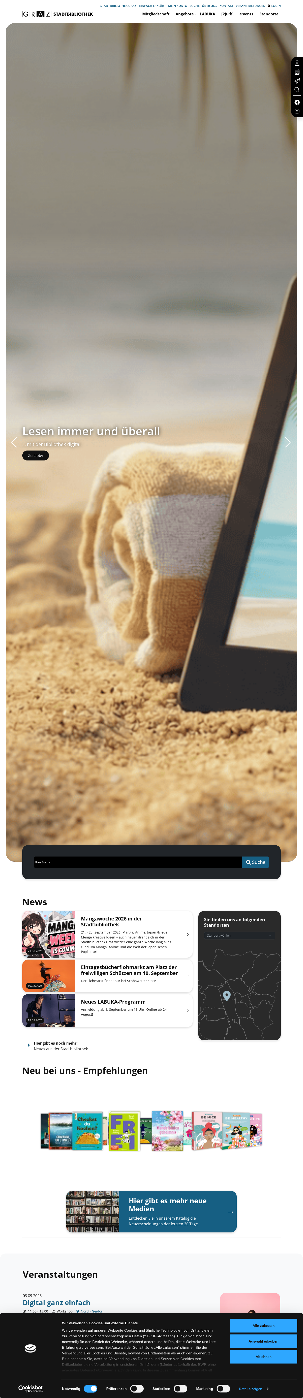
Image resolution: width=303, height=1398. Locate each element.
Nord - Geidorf (92, 1311)
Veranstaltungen (250, 6)
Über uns (209, 6)
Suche (195, 6)
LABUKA (207, 14)
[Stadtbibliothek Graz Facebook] (297, 102)
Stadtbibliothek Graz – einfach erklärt (133, 6)
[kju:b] (227, 14)
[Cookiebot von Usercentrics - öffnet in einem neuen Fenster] (30, 1388)
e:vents (246, 14)
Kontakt (226, 6)
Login (276, 6)
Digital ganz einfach (56, 1302)
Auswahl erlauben (263, 1341)
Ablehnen (264, 1357)
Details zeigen (250, 1389)
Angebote (185, 14)
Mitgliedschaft (155, 14)
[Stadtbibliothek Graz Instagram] (297, 110)
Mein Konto (177, 6)
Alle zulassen (264, 1326)
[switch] (137, 1388)
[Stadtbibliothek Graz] (57, 13)
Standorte (268, 14)
